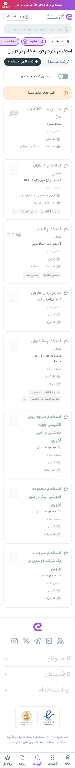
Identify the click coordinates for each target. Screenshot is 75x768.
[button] (60, 41)
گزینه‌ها (53, 763)
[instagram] (14, 641)
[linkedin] (49, 641)
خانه (67, 763)
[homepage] (37, 627)
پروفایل (7, 763)
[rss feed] (60, 641)
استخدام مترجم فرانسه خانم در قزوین (40, 51)
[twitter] (26, 641)
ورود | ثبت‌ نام (15, 16)
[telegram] (37, 641)
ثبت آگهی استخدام (21, 61)
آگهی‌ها (37, 763)
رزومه (22, 763)
